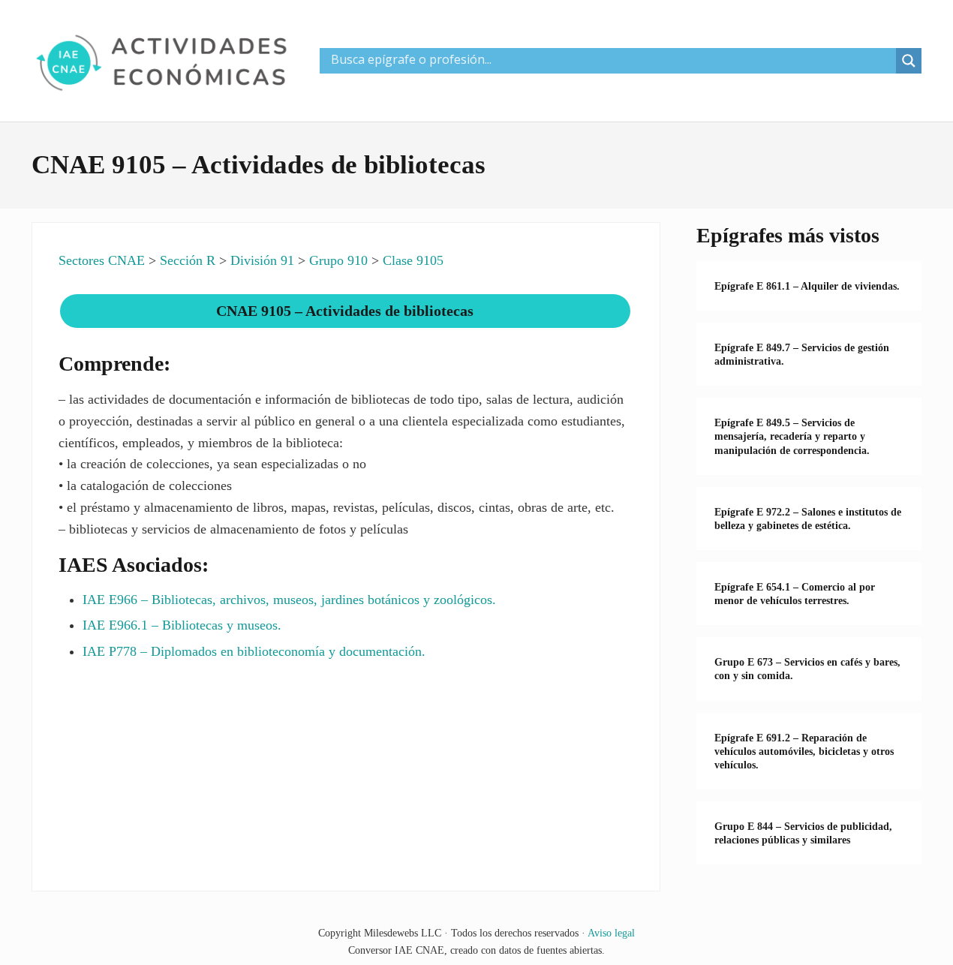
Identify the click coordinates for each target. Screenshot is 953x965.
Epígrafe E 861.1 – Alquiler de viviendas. (807, 286)
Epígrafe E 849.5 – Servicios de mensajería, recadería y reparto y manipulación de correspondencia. (792, 435)
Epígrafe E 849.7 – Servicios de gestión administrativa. (801, 354)
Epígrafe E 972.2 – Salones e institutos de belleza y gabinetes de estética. (807, 518)
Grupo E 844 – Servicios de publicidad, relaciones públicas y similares (803, 833)
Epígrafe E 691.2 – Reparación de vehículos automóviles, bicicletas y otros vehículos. (804, 751)
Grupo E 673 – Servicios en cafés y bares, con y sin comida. (807, 668)
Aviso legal (611, 933)
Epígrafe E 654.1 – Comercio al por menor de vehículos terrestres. (794, 593)
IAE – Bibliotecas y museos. (182, 625)
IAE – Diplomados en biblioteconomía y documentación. (254, 651)
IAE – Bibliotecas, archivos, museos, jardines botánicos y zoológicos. (289, 599)
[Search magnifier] (908, 61)
